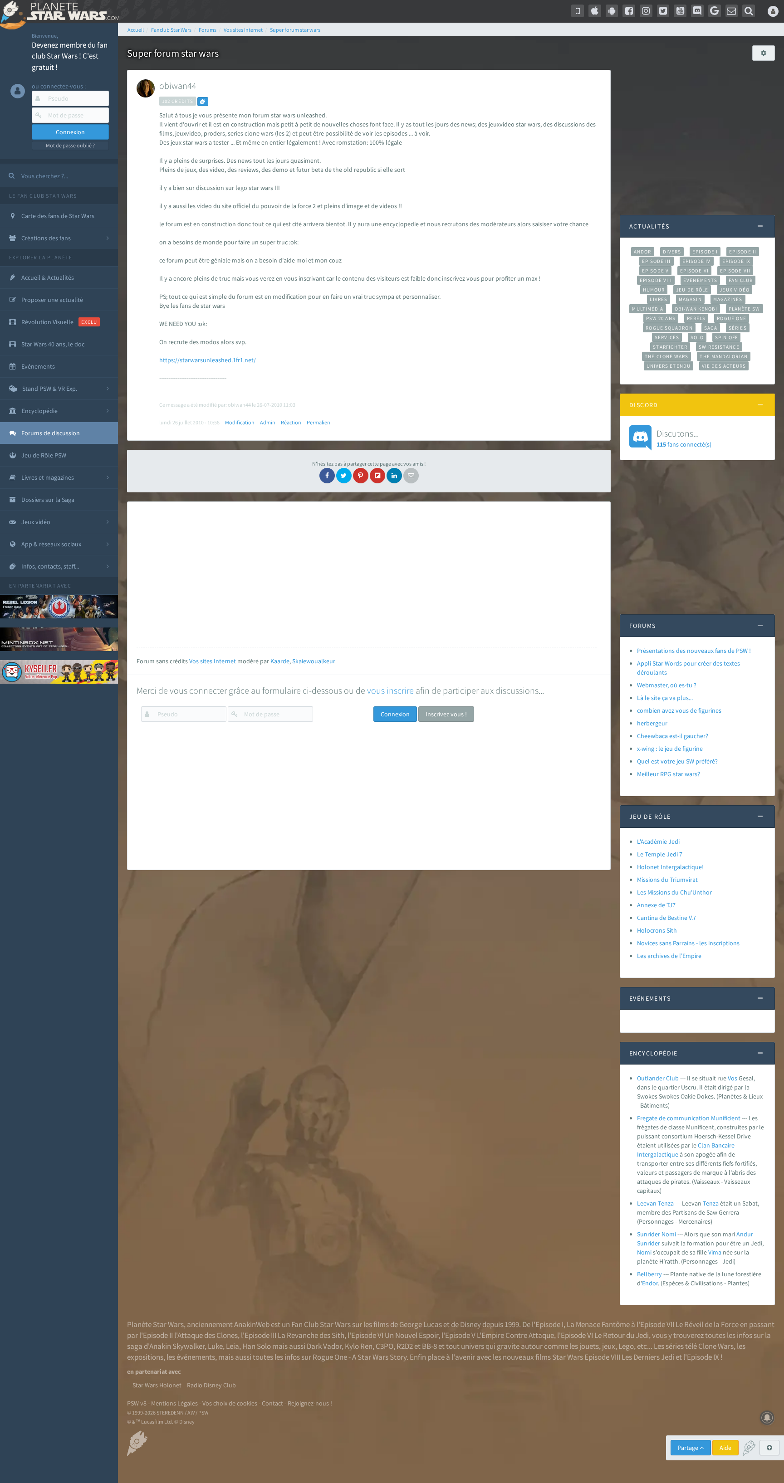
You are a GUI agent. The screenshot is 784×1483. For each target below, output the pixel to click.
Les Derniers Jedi (648, 1357)
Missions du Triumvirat (667, 879)
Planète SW (744, 309)
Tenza (711, 1203)
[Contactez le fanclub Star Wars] (731, 11)
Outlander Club (658, 1078)
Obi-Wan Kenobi (696, 309)
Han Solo (256, 1346)
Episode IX (736, 261)
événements (195, 1357)
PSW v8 (137, 1403)
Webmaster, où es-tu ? (666, 685)
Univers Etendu (669, 366)
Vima (714, 1252)
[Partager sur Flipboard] (377, 475)
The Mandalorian (723, 356)
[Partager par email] (411, 475)
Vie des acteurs (724, 366)
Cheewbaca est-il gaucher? (672, 736)
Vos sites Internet (212, 661)
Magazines (728, 299)
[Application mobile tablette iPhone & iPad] (594, 11)
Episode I (705, 251)
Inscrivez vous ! (446, 714)
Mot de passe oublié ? (70, 145)
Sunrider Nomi (656, 1234)
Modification (240, 422)
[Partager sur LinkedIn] (394, 475)
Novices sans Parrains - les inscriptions (688, 943)
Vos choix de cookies (229, 1403)
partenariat (37, 585)
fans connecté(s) (684, 438)
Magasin (690, 299)
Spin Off (726, 337)
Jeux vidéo (735, 290)
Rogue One (731, 318)
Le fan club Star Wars (43, 195)
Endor (650, 1283)
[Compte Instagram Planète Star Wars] (646, 11)
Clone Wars (716, 1346)
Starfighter (670, 347)
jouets (589, 1346)
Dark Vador (324, 1346)
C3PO (384, 1346)
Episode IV (696, 261)
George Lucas (420, 1324)
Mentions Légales (174, 1403)
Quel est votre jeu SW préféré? (677, 761)
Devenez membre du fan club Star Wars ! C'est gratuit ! (70, 56)
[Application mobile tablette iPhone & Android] (577, 11)
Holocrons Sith (657, 930)
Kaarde (279, 661)
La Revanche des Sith (311, 1335)
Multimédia (647, 309)
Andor (642, 251)
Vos (732, 1078)
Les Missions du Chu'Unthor (674, 892)
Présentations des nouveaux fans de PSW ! (694, 651)
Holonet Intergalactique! (670, 867)
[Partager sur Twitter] (344, 475)
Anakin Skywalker (177, 1346)
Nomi (644, 1252)
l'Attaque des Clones (206, 1335)
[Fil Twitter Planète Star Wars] (663, 11)
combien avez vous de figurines (679, 710)
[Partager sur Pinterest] (360, 475)
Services (667, 337)
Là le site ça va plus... (665, 698)
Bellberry (649, 1274)
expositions (145, 1357)
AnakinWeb (252, 1324)
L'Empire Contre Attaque (515, 1335)
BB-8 (429, 1346)
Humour (654, 290)
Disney (470, 1324)
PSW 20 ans (661, 318)
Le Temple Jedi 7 (659, 854)
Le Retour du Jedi (621, 1335)
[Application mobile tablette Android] (612, 11)
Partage (689, 1448)
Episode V (655, 270)
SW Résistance (719, 347)
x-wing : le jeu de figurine (670, 748)
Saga (710, 328)
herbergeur (652, 723)
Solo (697, 337)
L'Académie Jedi (658, 841)
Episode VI (694, 270)
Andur (744, 1234)
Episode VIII (656, 280)
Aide (725, 1448)
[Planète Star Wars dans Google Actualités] (714, 11)
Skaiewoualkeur (313, 661)
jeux (608, 1346)
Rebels (696, 318)
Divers (672, 251)
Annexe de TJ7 (656, 905)
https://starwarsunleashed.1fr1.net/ (207, 360)
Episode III (656, 261)
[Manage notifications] (767, 1417)
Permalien (318, 422)
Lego (626, 1346)
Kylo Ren (358, 1346)
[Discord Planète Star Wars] (697, 11)
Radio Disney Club (211, 1385)
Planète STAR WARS (71, 11)
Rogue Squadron (669, 328)
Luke (215, 1346)
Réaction (291, 422)
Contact (272, 1403)
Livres (658, 299)
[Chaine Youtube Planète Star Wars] (680, 11)
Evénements (700, 280)
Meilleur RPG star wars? (668, 774)
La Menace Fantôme (598, 1324)
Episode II (742, 251)
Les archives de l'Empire (669, 956)
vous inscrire (390, 690)
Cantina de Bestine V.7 (666, 918)
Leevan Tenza (655, 1203)
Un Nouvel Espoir (411, 1335)
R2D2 (405, 1346)
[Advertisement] (367, 574)
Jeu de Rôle (692, 290)
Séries (738, 328)
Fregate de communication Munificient (688, 1118)
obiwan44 (177, 85)
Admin (267, 422)
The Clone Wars (666, 356)
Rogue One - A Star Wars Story (360, 1357)
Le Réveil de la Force (707, 1324)
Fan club (741, 280)
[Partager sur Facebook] (327, 475)
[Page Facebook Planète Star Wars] (628, 11)
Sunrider (648, 1243)
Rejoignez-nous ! (310, 1403)
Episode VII (735, 270)
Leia (232, 1346)
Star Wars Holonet (156, 1385)
